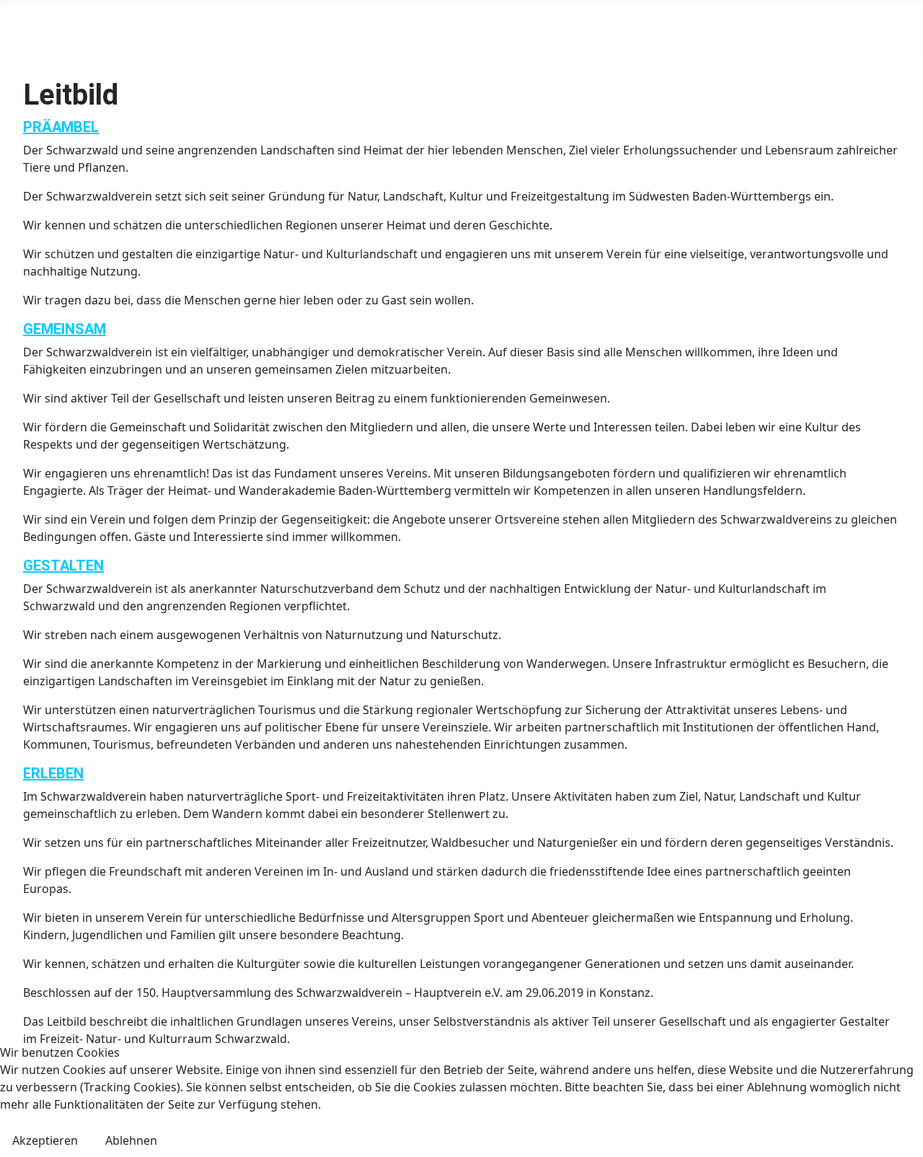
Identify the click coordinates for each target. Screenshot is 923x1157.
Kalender (349, 27)
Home (54, 27)
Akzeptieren (45, 1140)
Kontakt (766, 27)
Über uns (124, 27)
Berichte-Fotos (550, 27)
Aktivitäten (432, 27)
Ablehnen (131, 1140)
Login (832, 27)
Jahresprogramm (245, 27)
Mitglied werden (668, 27)
